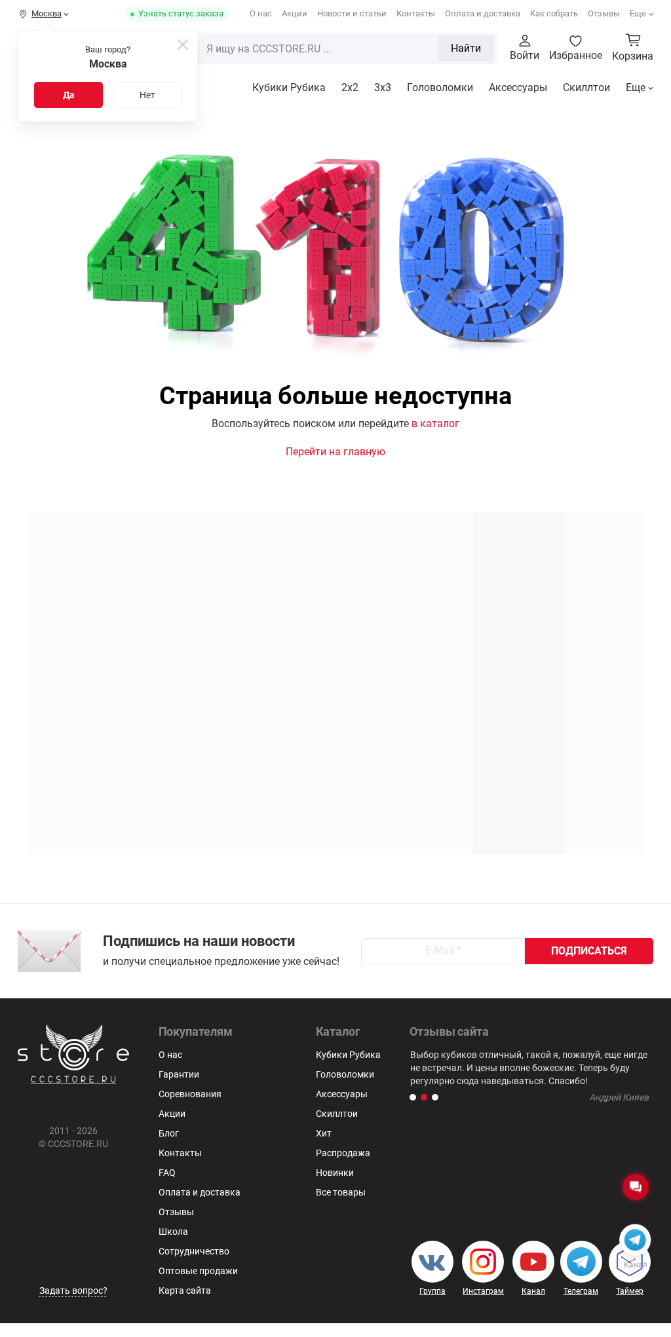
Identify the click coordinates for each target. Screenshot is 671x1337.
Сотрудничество (194, 1251)
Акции (294, 13)
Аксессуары (518, 87)
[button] (413, 1097)
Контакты (415, 13)
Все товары (341, 1192)
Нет (147, 95)
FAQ (167, 1172)
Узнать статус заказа (180, 13)
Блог (169, 1133)
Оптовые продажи (198, 1271)
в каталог (435, 423)
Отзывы (604, 13)
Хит (324, 1133)
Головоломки (440, 87)
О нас (261, 13)
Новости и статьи (352, 13)
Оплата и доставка (482, 13)
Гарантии (179, 1074)
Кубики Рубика (289, 87)
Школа (173, 1231)
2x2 (349, 87)
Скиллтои (586, 87)
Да (69, 95)
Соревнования (190, 1094)
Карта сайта (185, 1290)
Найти (466, 48)
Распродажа (343, 1153)
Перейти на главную (335, 451)
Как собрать (554, 13)
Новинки (335, 1172)
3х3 (382, 87)
